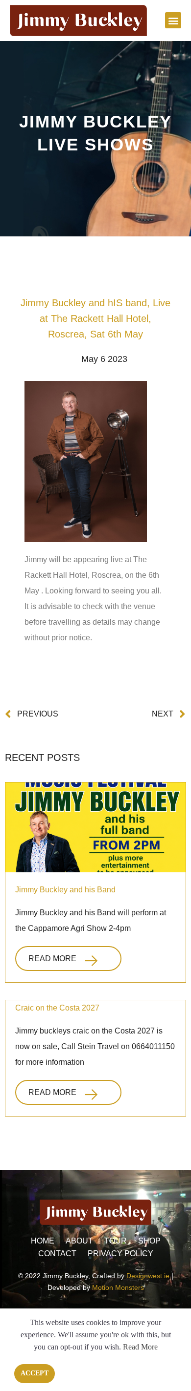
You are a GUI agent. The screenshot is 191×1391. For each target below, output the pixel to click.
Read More (52, 958)
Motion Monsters (118, 1287)
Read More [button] (140, 1347)
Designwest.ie (147, 1276)
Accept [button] (34, 1373)
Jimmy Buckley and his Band (65, 889)
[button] (173, 20)
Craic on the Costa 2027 (57, 1008)
